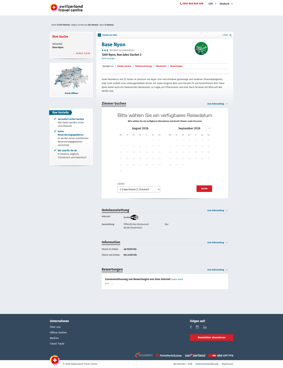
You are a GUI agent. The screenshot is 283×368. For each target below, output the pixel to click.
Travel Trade (57, 343)
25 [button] (127, 164)
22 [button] (153, 158)
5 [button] (133, 146)
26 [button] (134, 164)
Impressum (227, 364)
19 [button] (134, 158)
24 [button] (121, 164)
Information (161, 66)
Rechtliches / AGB (182, 364)
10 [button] (121, 152)
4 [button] (127, 146)
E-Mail (225, 35)
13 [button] (140, 152)
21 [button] (147, 158)
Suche (204, 188)
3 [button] (121, 146)
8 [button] (153, 146)
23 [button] (159, 158)
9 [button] (159, 146)
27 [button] (140, 164)
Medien (54, 338)
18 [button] (127, 158)
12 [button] (134, 152)
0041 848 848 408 (193, 3)
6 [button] (140, 146)
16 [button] (159, 152)
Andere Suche (82, 53)
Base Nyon (113, 44)
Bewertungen (176, 66)
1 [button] (152, 140)
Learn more (177, 279)
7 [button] (146, 146)
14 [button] (147, 152)
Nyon (107, 25)
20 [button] (140, 158)
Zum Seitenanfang (215, 104)
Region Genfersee (84, 25)
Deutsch (224, 3)
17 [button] (121, 158)
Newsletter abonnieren (212, 337)
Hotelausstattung (143, 66)
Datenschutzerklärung (207, 364)
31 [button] (121, 171)
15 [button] (153, 152)
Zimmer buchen (124, 66)
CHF (210, 3)
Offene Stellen (58, 332)
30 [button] (159, 164)
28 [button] (146, 164)
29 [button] (153, 164)
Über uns (55, 327)
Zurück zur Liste (109, 35)
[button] (121, 128)
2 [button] (159, 140)
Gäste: (121, 183)
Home (60, 25)
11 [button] (127, 152)
